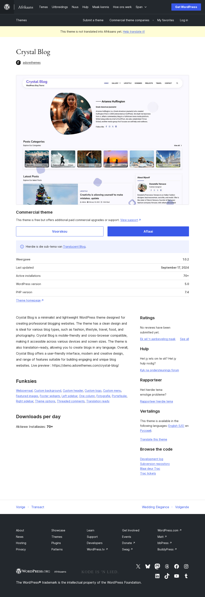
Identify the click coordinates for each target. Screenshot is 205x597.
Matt (162, 536)
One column (87, 396)
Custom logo (93, 390)
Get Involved (130, 530)
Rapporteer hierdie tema (156, 401)
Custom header (73, 390)
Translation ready (98, 401)
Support (92, 536)
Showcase (58, 530)
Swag (127, 549)
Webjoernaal (24, 390)
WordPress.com (170, 530)
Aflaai (148, 231)
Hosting (21, 543)
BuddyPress (167, 549)
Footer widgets (50, 396)
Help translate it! (134, 31)
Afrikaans (60, 571)
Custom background (47, 390)
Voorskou (59, 231)
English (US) (176, 425)
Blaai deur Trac (150, 468)
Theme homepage (28, 300)
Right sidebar (24, 401)
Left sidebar (69, 396)
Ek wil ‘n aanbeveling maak (158, 339)
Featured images (27, 396)
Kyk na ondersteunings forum (159, 370)
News (19, 536)
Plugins (56, 543)
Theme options (45, 401)
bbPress (165, 543)
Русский (145, 430)
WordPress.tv (97, 549)
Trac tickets (148, 473)
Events (126, 536)
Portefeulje (119, 396)
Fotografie (103, 396)
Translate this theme (153, 439)
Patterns (57, 549)
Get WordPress (186, 7)
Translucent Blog (74, 246)
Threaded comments (71, 401)
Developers (94, 543)
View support (129, 220)
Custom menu (112, 390)
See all (184, 339)
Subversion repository (155, 463)
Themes (21, 20)
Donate (128, 543)
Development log (151, 459)
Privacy (21, 549)
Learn (90, 530)
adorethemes (32, 62)
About (20, 530)
